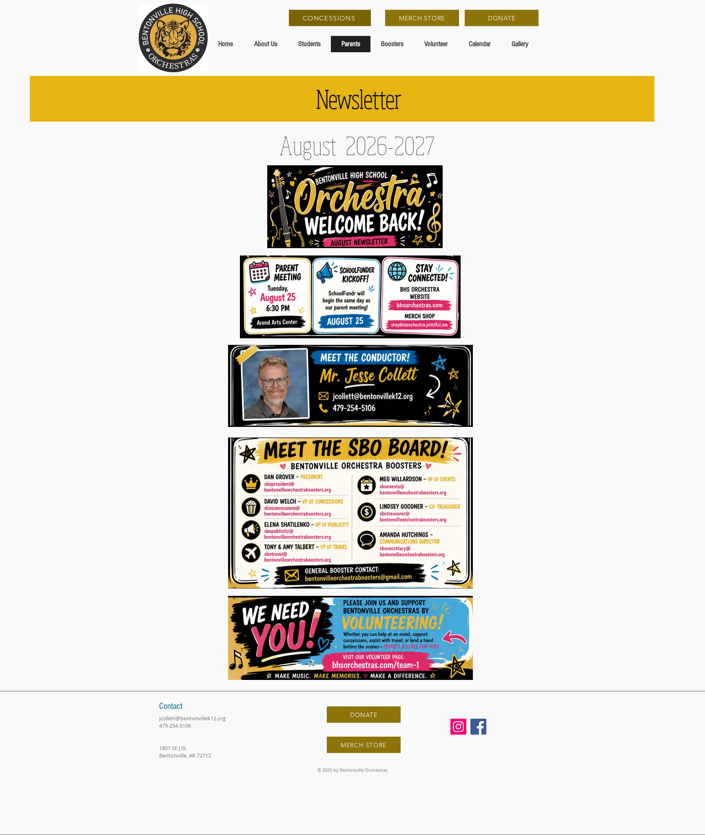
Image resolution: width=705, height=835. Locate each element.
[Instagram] (458, 727)
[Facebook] (478, 727)
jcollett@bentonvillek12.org (192, 718)
